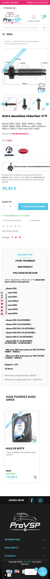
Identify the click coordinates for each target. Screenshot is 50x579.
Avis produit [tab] (25, 267)
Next (47, 104)
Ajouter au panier (34, 206)
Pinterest (20, 237)
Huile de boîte (15, 448)
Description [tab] (25, 254)
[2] (7, 226)
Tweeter (16, 237)
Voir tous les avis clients (6, 304)
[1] (3, 226)
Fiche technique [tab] (25, 260)
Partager (12, 237)
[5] (19, 226)
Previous (2, 104)
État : (4, 140)
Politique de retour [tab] (25, 273)
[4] (15, 226)
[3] (11, 226)
